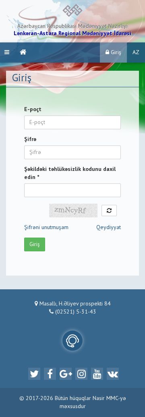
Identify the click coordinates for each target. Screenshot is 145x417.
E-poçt (32, 109)
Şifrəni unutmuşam (46, 227)
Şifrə (30, 139)
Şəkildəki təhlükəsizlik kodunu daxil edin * (70, 173)
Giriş (115, 52)
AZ (136, 52)
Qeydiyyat (108, 227)
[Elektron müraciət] (72, 341)
